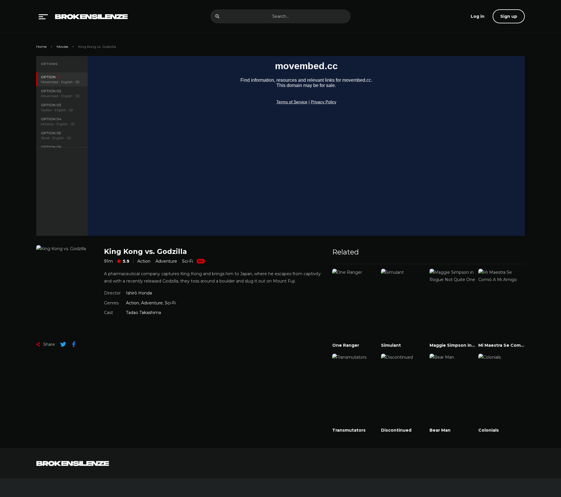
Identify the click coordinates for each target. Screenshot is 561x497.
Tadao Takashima (143, 312)
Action (143, 261)
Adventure (166, 261)
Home (41, 46)
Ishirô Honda (139, 293)
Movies (62, 46)
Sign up (508, 16)
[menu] (43, 16)
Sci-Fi (187, 261)
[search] (217, 16)
